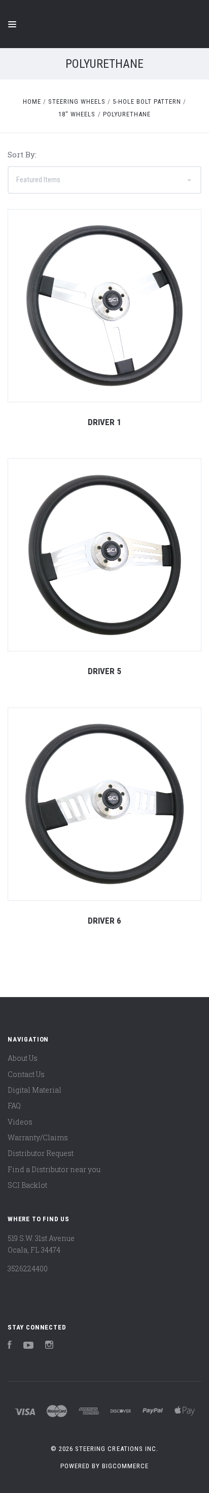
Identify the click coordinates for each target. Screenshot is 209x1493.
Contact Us (26, 1074)
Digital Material (34, 1090)
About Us (23, 1058)
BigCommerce (125, 1466)
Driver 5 (104, 671)
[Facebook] (10, 1346)
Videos (20, 1122)
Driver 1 (104, 422)
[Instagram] (49, 1346)
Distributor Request (41, 1153)
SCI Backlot (27, 1185)
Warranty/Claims (38, 1137)
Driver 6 (104, 921)
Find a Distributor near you (54, 1169)
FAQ (14, 1105)
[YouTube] (28, 1346)
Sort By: (22, 154)
